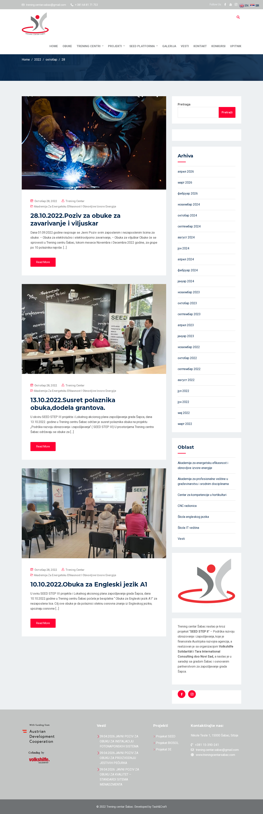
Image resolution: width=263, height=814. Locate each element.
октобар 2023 (187, 303)
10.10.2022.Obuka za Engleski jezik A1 (88, 584)
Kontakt (200, 46)
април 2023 (186, 325)
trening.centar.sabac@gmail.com (46, 4)
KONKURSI (218, 46)
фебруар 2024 (188, 270)
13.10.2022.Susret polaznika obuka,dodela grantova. (72, 403)
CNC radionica (187, 506)
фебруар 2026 (188, 193)
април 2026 (186, 171)
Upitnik (235, 46)
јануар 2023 (186, 336)
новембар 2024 (189, 204)
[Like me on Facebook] (225, 4)
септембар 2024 (189, 226)
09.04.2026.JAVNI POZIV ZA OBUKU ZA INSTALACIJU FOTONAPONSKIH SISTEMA (119, 741)
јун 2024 (183, 248)
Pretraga (184, 104)
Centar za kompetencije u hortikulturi (202, 495)
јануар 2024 (186, 281)
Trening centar (75, 201)
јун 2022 (183, 402)
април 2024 (186, 259)
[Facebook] (181, 694)
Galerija (169, 46)
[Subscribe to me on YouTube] (230, 4)
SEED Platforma (142, 46)
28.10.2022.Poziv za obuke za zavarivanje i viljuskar (75, 219)
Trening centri (89, 46)
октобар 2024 (187, 215)
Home (53, 46)
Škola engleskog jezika (193, 517)
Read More (43, 262)
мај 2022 (184, 413)
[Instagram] (192, 694)
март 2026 (185, 182)
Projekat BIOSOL (167, 743)
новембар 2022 (189, 347)
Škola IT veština (188, 528)
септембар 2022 (189, 369)
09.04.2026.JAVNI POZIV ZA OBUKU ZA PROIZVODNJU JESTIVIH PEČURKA (119, 758)
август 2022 (186, 380)
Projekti (115, 46)
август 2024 (186, 237)
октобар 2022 (187, 358)
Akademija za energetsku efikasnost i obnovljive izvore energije (75, 206)
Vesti (185, 46)
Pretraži (227, 112)
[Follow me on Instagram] (236, 4)
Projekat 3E (163, 749)
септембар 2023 (189, 314)
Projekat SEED (165, 736)
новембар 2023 (189, 292)
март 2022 (185, 424)
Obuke (67, 46)
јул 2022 (183, 391)
